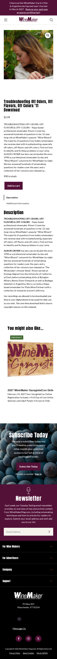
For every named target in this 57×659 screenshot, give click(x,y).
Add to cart (13, 185)
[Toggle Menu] (6, 20)
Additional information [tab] (17, 203)
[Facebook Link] (19, 641)
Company (7, 569)
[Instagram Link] (28, 641)
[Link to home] (28, 20)
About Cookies (28, 653)
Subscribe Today (28, 466)
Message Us (19, 628)
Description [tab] (12, 197)
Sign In (38, 474)
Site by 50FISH (42, 653)
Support (6, 581)
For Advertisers (10, 558)
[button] (48, 35)
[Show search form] (51, 20)
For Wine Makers (11, 546)
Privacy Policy (14, 653)
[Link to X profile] (38, 641)
